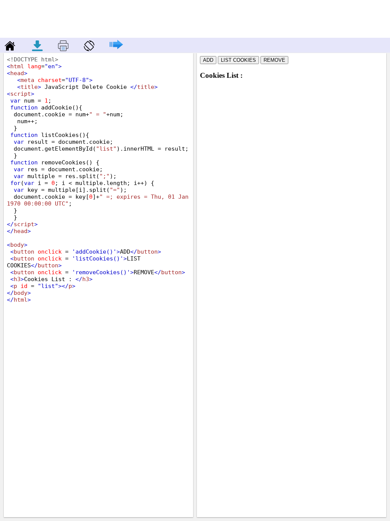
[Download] (38, 49)
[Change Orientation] (85, 49)
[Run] (113, 49)
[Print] (59, 49)
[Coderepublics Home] (8, 49)
